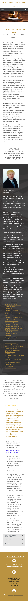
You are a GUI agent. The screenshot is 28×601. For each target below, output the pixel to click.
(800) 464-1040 (18, 6)
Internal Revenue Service (11, 348)
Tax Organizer (8, 354)
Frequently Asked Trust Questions (14, 346)
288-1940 (14, 576)
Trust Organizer (9, 366)
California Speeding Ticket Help (13, 328)
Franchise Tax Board (10, 343)
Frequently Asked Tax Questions (13, 345)
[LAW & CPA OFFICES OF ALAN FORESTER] (14, 2)
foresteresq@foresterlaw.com (15, 595)
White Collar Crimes (10, 368)
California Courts (9, 308)
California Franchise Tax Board (13, 326)
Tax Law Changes (10, 352)
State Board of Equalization (12, 350)
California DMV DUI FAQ (11, 324)
